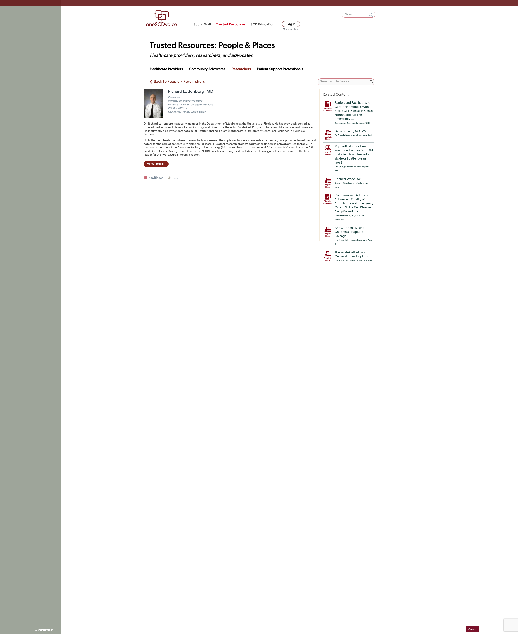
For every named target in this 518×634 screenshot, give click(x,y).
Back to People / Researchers (179, 82)
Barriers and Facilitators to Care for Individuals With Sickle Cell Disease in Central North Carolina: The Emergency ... (354, 111)
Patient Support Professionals (280, 69)
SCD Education (262, 24)
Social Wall (202, 24)
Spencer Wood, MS (348, 179)
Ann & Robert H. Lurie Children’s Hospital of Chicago (349, 232)
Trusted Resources (231, 24)
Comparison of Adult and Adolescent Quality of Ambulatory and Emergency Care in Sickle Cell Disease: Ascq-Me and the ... (354, 203)
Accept (472, 629)
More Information (44, 630)
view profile (156, 164)
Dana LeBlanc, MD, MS (350, 131)
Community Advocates (207, 69)
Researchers (241, 69)
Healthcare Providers (166, 69)
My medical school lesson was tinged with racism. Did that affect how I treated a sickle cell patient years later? (354, 154)
